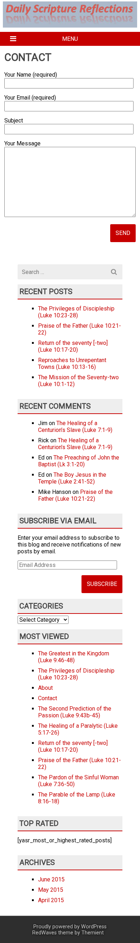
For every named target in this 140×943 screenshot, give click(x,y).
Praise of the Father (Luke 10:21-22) (75, 495)
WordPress (94, 927)
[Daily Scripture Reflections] (70, 23)
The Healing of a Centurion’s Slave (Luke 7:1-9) (75, 426)
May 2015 (50, 889)
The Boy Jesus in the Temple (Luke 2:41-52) (72, 478)
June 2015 (51, 879)
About (45, 687)
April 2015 (51, 900)
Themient (92, 933)
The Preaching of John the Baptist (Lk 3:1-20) (78, 461)
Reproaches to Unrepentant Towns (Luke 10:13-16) (72, 363)
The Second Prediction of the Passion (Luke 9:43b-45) (74, 712)
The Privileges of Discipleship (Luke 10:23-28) (76, 312)
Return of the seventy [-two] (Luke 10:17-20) (73, 346)
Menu (70, 38)
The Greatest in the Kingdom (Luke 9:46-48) (73, 657)
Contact (47, 698)
